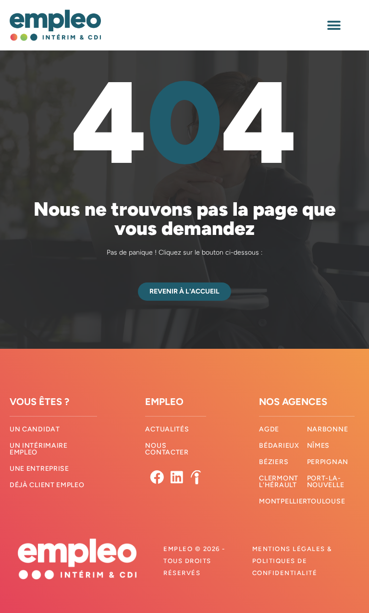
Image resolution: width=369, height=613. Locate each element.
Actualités (167, 429)
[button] (334, 25)
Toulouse (326, 501)
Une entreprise (39, 469)
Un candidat (35, 429)
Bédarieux (279, 445)
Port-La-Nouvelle (325, 481)
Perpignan (327, 462)
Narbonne (327, 429)
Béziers (273, 462)
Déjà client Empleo (47, 485)
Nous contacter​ (166, 448)
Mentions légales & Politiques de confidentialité (292, 560)
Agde (269, 429)
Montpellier (283, 501)
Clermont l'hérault (278, 481)
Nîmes (318, 445)
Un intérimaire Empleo (39, 448)
